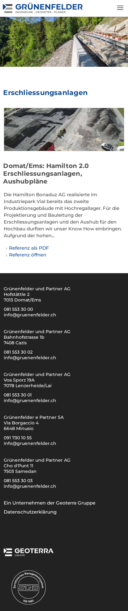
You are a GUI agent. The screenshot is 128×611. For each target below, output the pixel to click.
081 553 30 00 (18, 309)
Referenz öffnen (27, 255)
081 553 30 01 (18, 395)
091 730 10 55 (18, 438)
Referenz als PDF (29, 248)
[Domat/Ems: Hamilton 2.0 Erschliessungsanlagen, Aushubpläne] (64, 129)
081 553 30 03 (18, 480)
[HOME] (43, 11)
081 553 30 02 (18, 352)
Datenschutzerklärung (30, 512)
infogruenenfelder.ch (30, 315)
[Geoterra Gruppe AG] (28, 554)
